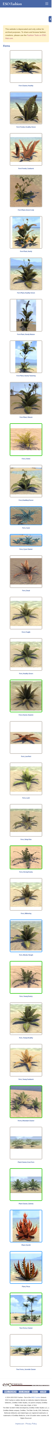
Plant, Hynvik (26, 1245)
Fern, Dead (26, 591)
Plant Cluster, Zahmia (26, 1204)
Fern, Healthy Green (26, 674)
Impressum (19, 1424)
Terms (43, 1392)
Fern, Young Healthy (26, 1038)
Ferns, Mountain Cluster (26, 1121)
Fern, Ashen (26, 459)
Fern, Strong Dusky (26, 872)
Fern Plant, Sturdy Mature (26, 334)
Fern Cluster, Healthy (26, 86)
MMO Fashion (10, 1392)
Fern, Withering (26, 913)
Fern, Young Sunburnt (26, 1079)
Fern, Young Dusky (26, 996)
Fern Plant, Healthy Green (26, 293)
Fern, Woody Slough (26, 955)
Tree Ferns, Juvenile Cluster (26, 1369)
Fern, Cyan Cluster (26, 549)
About (35, 1392)
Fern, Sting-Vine (26, 839)
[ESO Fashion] (26, 1385)
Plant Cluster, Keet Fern (26, 1162)
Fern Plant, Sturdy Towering (25, 376)
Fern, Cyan (26, 528)
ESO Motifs (24, 1392)
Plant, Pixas (26, 1287)
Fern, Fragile (26, 632)
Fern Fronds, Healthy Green (26, 127)
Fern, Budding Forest (26, 500)
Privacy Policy (31, 1424)
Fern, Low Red (26, 756)
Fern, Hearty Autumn (26, 715)
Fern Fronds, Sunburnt (26, 168)
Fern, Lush (26, 798)
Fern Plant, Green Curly (26, 210)
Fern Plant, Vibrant (26, 417)
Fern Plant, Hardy (26, 251)
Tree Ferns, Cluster (26, 1328)
